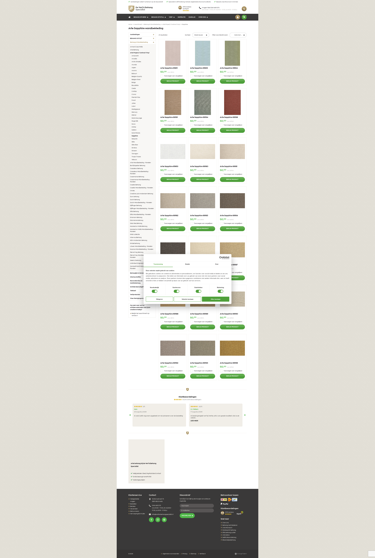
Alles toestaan (215, 299)
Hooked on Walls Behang (138, 226)
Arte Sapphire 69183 (199, 216)
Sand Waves (136, 133)
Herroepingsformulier (137, 513)
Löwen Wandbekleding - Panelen (141, 246)
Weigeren (159, 299)
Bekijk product (173, 81)
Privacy (184, 553)
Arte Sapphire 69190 (229, 314)
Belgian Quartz (137, 76)
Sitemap (193, 553)
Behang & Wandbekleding (142, 42)
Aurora (134, 70)
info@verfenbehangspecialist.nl (162, 514)
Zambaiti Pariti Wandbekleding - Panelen (141, 267)
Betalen (133, 506)
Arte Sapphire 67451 (169, 68)
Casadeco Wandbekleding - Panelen (139, 172)
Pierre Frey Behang (136, 252)
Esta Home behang (136, 220)
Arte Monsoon (227, 527)
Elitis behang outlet (229, 532)
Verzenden (134, 509)
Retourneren (134, 511)
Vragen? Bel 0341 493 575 (219, 8)
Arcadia (134, 58)
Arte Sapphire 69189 (199, 314)
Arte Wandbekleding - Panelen (140, 162)
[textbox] (238, 35)
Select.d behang (135, 260)
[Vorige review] (130, 415)
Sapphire (138, 136)
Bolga (134, 82)
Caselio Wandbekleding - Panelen (141, 187)
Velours (134, 159)
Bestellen (133, 504)
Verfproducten (135, 294)
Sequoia (134, 139)
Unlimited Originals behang (139, 263)
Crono (134, 94)
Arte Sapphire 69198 (229, 117)
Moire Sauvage (137, 118)
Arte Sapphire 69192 (169, 363)
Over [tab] (216, 264)
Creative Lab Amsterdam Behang (141, 193)
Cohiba (134, 91)
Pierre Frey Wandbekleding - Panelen (140, 256)
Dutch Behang (135, 199)
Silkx (133, 142)
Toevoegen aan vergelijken (173, 76)
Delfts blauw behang (229, 537)
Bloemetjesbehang (229, 540)
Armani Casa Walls (136, 47)
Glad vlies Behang (136, 223)
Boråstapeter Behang (137, 165)
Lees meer (194, 420)
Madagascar (136, 109)
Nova (133, 124)
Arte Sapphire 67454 (229, 68)
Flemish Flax (136, 97)
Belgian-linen (136, 79)
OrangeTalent (242, 553)
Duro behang (134, 196)
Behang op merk (140, 17)
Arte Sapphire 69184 (229, 216)
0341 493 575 (156, 505)
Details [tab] (187, 264)
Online (134, 127)
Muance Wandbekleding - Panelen (141, 249)
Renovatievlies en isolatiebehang (136, 282)
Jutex (134, 103)
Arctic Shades (136, 61)
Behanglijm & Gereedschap (139, 273)
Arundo (134, 64)
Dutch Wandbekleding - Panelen (141, 202)
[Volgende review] (244, 415)
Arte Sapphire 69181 (228, 166)
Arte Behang (134, 50)
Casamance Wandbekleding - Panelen (140, 181)
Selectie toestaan (187, 299)
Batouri (134, 73)
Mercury (134, 112)
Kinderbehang (135, 243)
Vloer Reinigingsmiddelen (139, 298)
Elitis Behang (134, 211)
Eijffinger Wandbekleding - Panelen (142, 208)
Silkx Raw (135, 145)
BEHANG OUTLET (136, 38)
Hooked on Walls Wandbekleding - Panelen (142, 230)
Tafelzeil (133, 290)
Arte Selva (225, 535)
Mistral (134, 115)
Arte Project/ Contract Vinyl (142, 53)
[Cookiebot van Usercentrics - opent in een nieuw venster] (220, 257)
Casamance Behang (137, 176)
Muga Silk (135, 121)
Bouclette (135, 85)
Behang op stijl (157, 17)
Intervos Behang (136, 237)
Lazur (134, 106)
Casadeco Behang (136, 168)
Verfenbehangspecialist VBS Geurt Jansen (140, 8)
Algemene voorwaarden (170, 553)
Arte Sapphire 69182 (169, 216)
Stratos (134, 148)
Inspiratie (181, 17)
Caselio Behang (135, 185)
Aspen (134, 67)
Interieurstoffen (135, 277)
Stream (134, 150)
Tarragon (135, 153)
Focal (133, 100)
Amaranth (135, 56)
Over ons (202, 17)
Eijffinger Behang (136, 205)
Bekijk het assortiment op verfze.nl (140, 314)
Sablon (134, 130)
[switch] (176, 291)
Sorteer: (188, 35)
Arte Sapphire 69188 (169, 314)
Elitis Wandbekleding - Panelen (140, 214)
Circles (132, 190)
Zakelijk (192, 17)
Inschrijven (186, 515)
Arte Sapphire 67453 (199, 68)
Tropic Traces (136, 156)
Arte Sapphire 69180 (199, 166)
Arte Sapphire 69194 (199, 117)
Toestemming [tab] (158, 264)
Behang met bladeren (229, 525)
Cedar (134, 88)
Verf (171, 17)
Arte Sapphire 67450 (169, 166)
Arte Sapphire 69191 (169, 117)
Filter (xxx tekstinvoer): (220, 35)
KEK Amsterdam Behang (138, 240)
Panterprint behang (229, 530)
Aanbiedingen (135, 34)
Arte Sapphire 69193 (199, 363)
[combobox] (238, 35)
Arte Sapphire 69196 (229, 363)
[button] (151, 519)
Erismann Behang (136, 217)
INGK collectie (135, 234)
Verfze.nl (202, 553)
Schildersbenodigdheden (138, 287)
